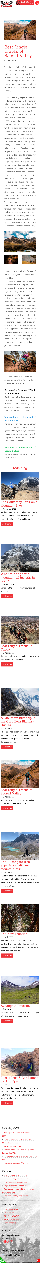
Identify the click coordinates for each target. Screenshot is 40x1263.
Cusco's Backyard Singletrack (15, 1182)
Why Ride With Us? (11, 1216)
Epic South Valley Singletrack (16, 1196)
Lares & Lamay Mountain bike (16, 1179)
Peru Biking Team (11, 1209)
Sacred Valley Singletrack (14, 1146)
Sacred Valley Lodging (13, 1219)
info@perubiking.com (11, 1235)
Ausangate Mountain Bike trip (16, 1163)
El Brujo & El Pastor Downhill (15, 1175)
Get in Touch (9, 1212)
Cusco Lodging (10, 1223)
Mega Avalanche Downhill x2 (15, 1185)
